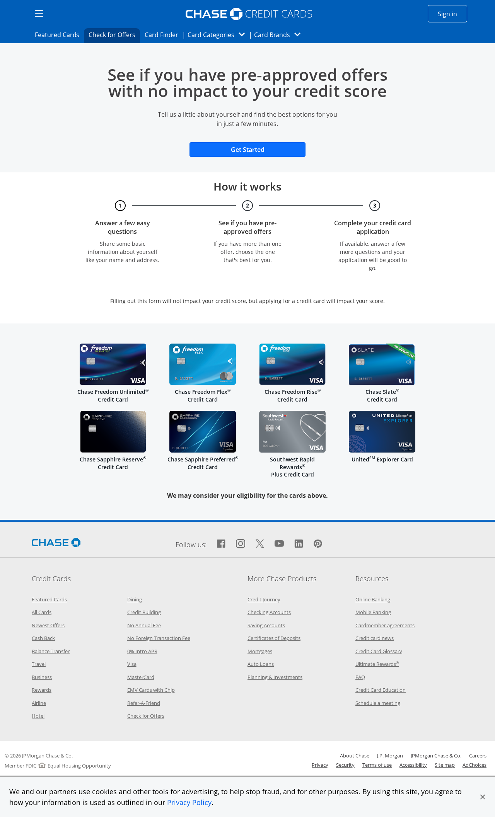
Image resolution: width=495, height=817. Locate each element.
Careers (477, 755)
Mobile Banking (373, 612)
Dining (134, 599)
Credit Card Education (380, 689)
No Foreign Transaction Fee (158, 638)
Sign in (452, 13)
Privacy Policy (189, 802)
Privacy (320, 764)
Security (345, 764)
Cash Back (43, 638)
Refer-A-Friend (143, 703)
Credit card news (374, 638)
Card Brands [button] (280, 34)
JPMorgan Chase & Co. (436, 755)
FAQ (360, 677)
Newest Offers (48, 625)
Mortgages (260, 651)
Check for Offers (114, 34)
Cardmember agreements (385, 625)
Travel (39, 663)
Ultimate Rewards (377, 663)
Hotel (38, 715)
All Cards (41, 612)
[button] (483, 797)
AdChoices (474, 764)
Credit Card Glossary (378, 651)
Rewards (41, 689)
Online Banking (372, 599)
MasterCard (140, 677)
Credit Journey (264, 599)
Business (42, 677)
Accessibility (413, 764)
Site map (445, 764)
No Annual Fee (144, 625)
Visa (132, 663)
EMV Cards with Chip (151, 689)
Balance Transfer (51, 651)
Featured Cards (59, 34)
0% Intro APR (142, 651)
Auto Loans (261, 663)
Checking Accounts (269, 612)
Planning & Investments (275, 677)
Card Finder (164, 34)
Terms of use (377, 764)
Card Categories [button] (218, 34)
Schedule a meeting (377, 703)
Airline (39, 703)
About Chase (354, 755)
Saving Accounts (266, 625)
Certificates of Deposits (274, 638)
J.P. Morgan (390, 755)
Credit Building (144, 612)
